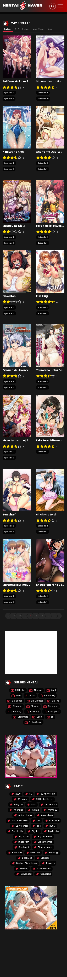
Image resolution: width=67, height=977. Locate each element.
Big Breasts (37, 700)
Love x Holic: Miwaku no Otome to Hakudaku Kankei (50, 225)
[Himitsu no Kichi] (17, 127)
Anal (53, 690)
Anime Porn (47, 815)
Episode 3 (9, 307)
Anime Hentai (25, 815)
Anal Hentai (50, 804)
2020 (18, 793)
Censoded (26, 873)
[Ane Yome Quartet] (50, 127)
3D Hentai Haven (44, 799)
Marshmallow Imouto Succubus (17, 584)
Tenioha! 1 (9, 514)
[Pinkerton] (17, 271)
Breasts (44, 857)
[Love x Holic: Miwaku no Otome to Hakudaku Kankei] (50, 201)
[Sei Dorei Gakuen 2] (17, 56)
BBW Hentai (21, 825)
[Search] (52, 6)
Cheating (16, 711)
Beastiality (49, 695)
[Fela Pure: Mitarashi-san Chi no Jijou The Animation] (50, 415)
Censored (52, 706)
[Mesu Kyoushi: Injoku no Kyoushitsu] (17, 415)
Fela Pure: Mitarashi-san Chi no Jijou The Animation (50, 440)
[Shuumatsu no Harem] (50, 56)
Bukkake (50, 863)
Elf (52, 716)
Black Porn (23, 841)
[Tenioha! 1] (17, 490)
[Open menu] (60, 6)
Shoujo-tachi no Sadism (50, 584)
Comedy (35, 711)
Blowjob (34, 706)
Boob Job (27, 857)
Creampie (22, 716)
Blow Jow (35, 852)
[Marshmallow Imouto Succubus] (17, 560)
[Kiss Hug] (50, 271)
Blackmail (23, 847)
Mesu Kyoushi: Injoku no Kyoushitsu (17, 440)
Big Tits (55, 700)
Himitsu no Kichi (13, 151)
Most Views (38, 29)
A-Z (17, 29)
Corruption (53, 711)
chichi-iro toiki (46, 514)
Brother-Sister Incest (26, 863)
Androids (18, 809)
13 (54, 615)
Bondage (53, 852)
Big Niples (23, 836)
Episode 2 (9, 92)
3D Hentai (20, 690)
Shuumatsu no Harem (50, 81)
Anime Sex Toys (19, 820)
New (50, 29)
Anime (35, 809)
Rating (25, 29)
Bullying (23, 868)
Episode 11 (43, 92)
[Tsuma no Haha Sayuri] (50, 345)
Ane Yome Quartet (49, 151)
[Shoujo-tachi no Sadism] (50, 560)
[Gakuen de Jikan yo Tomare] (17, 345)
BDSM (32, 695)
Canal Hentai (44, 868)
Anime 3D (52, 809)
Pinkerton (9, 296)
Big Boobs (16, 700)
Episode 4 (9, 381)
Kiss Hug (42, 296)
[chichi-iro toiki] (50, 490)
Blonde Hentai (45, 847)
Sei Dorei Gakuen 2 (15, 81)
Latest (8, 29)
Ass (38, 820)
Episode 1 (9, 98)
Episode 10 (43, 98)
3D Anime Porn (47, 793)
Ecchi (39, 716)
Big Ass (35, 831)
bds (38, 825)
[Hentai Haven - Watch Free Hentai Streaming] (22, 6)
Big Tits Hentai (44, 836)
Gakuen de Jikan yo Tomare (17, 370)
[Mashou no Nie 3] (17, 201)
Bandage (54, 820)
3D (30, 793)
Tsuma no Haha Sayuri (50, 370)
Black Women (45, 841)
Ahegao (37, 690)
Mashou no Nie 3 (14, 225)
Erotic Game (35, 722)
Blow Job (17, 706)
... (48, 615)
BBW (18, 695)
